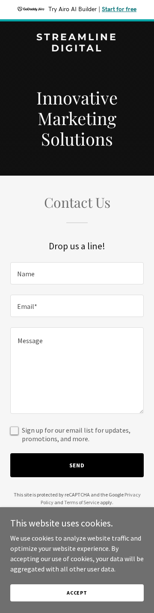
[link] (77, 49)
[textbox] (77, 273)
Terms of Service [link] (81, 502)
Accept (77, 592)
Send (77, 465)
